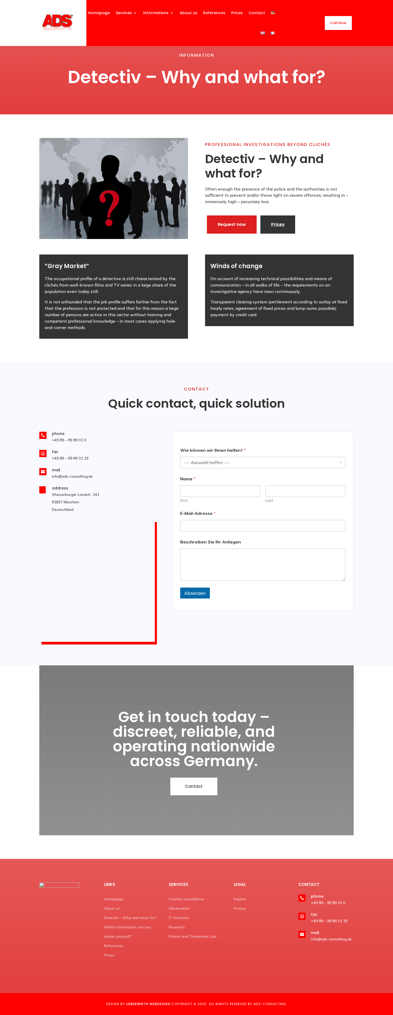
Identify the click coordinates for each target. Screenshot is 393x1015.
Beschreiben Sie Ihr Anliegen (210, 542)
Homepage (114, 899)
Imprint (240, 899)
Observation (179, 908)
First (183, 500)
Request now (232, 224)
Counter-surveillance (186, 899)
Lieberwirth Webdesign (148, 1004)
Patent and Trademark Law (193, 936)
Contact (194, 786)
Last (269, 500)
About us (112, 908)
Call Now (338, 22)
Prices (277, 224)
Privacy (240, 908)
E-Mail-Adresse (197, 513)
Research (177, 927)
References (114, 945)
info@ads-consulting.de (72, 476)
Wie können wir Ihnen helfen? (213, 450)
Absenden (195, 593)
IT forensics (179, 917)
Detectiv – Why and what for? (130, 917)
